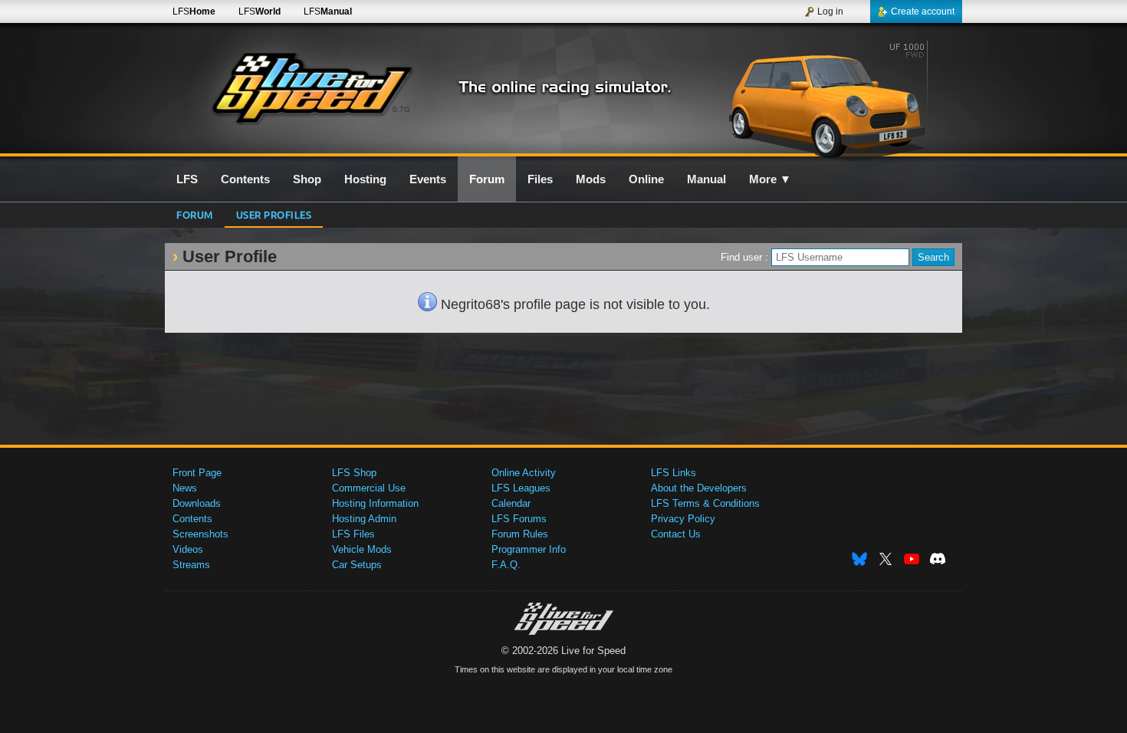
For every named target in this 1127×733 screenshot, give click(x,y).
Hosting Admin (364, 518)
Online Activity (523, 472)
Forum (194, 214)
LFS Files (353, 534)
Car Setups (357, 564)
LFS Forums (519, 518)
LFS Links (673, 472)
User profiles (274, 214)
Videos (187, 549)
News (184, 488)
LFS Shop (354, 472)
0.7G (401, 109)
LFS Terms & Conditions (705, 503)
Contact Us (676, 534)
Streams (191, 564)
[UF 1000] (831, 97)
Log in (830, 11)
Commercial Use (369, 488)
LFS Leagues (520, 488)
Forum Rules (519, 534)
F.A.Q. (506, 564)
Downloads (196, 503)
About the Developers (699, 488)
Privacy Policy (683, 518)
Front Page (197, 472)
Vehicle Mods (362, 549)
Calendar (511, 503)
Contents (192, 518)
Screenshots (200, 534)
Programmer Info (528, 549)
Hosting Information (375, 503)
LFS (193, 11)
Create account (923, 11)
